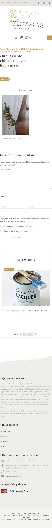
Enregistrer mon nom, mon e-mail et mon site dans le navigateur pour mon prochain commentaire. (24, 220)
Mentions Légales (34, 515)
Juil (5, 79)
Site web (30, 207)
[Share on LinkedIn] (31, 334)
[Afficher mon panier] (26, 38)
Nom (2, 196)
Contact (46, 515)
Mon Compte (5, 3)
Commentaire (6, 170)
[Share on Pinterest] (28, 334)
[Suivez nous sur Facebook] (38, 3)
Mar (9, 269)
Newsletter (23, 3)
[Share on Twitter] (24, 334)
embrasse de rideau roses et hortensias (13, 60)
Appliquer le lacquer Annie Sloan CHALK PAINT (24, 311)
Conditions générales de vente (14, 515)
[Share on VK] (36, 334)
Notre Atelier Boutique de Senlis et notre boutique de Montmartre (26, 519)
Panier (14, 3)
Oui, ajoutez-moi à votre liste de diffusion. (19, 226)
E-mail (3, 207)
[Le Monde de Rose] (26, 19)
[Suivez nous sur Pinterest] (49, 3)
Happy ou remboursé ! (32, 513)
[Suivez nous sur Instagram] (44, 3)
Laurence (24, 90)
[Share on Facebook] (21, 334)
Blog (31, 3)
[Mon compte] (16, 38)
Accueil (3, 49)
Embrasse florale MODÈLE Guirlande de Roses (26, 49)
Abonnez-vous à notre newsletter (15, 231)
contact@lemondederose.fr (14, 476)
